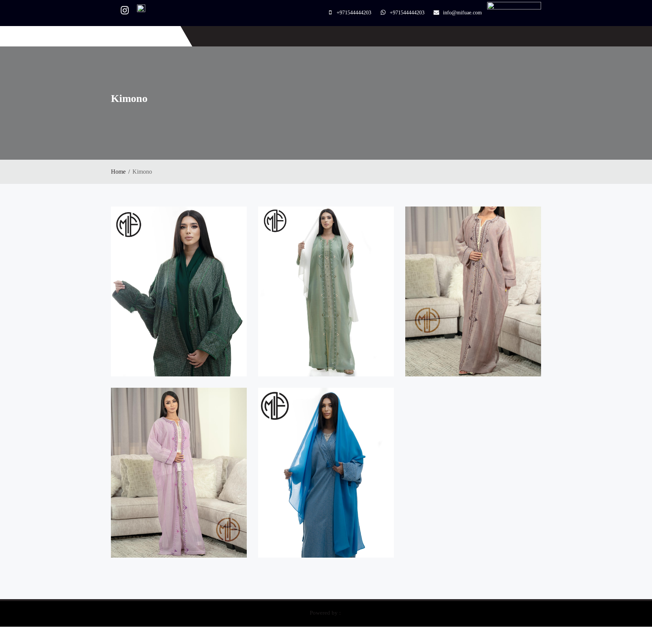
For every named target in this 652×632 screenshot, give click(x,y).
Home (118, 171)
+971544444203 (354, 12)
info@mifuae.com (462, 12)
